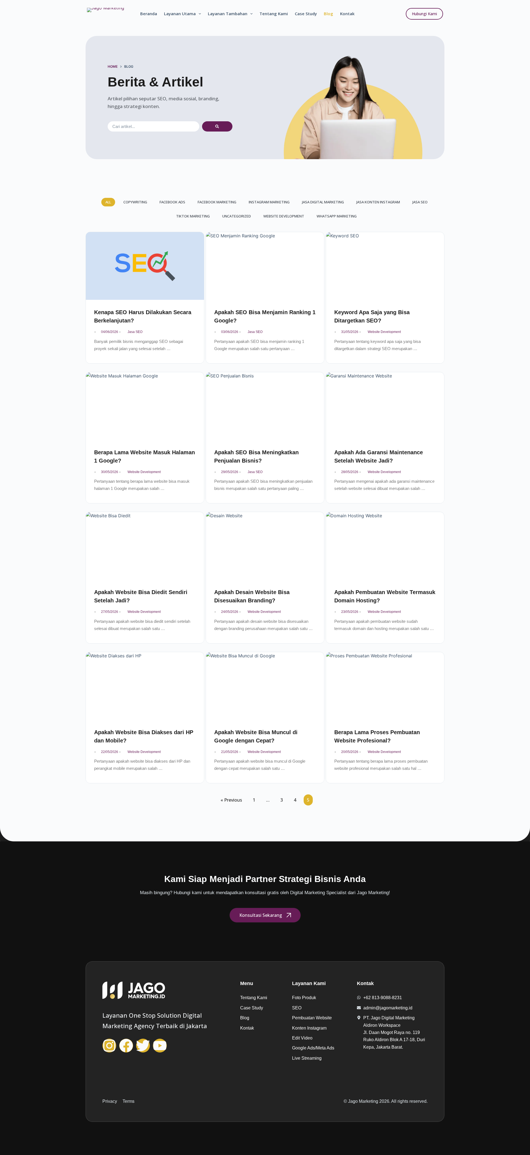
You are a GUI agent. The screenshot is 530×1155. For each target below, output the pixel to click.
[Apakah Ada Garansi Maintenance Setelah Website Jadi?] (385, 406)
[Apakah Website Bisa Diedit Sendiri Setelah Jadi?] (145, 546)
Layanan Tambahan (227, 13)
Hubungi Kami (424, 13)
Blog (328, 13)
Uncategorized (236, 216)
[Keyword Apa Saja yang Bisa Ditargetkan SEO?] (385, 266)
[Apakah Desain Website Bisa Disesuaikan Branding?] (265, 546)
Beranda (148, 13)
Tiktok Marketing (193, 216)
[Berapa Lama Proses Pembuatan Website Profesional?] (385, 686)
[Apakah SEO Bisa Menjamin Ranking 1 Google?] (265, 266)
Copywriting (135, 202)
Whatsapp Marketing (337, 216)
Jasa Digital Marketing (323, 202)
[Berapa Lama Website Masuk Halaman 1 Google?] (145, 406)
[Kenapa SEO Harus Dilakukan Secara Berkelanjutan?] (145, 266)
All (108, 202)
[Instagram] (109, 1045)
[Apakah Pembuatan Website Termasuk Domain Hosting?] (385, 546)
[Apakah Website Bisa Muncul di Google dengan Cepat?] (265, 686)
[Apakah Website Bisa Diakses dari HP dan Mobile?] (145, 686)
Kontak (347, 13)
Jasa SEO (420, 202)
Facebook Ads (172, 202)
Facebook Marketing (217, 202)
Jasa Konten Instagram (378, 202)
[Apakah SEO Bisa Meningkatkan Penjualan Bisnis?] (265, 406)
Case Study (306, 13)
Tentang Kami (273, 13)
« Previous (231, 800)
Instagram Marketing (269, 202)
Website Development (283, 216)
